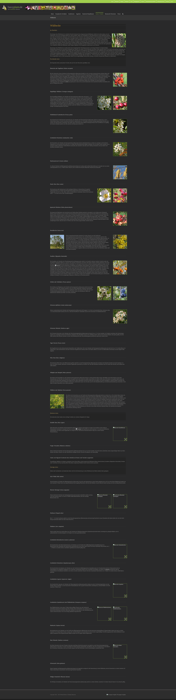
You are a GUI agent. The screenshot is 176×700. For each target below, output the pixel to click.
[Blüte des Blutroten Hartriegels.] (104, 501)
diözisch (58, 265)
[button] (122, 13)
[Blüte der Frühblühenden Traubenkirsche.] (120, 126)
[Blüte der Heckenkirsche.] (120, 551)
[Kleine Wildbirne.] (57, 401)
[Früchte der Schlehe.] (120, 293)
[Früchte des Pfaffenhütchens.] (120, 613)
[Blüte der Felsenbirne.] (120, 149)
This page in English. (121, 694)
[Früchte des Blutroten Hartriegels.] (120, 501)
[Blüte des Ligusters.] (120, 590)
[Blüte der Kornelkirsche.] (120, 242)
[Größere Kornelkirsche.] (57, 242)
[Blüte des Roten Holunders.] (120, 651)
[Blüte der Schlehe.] (104, 293)
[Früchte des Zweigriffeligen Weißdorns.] (120, 103)
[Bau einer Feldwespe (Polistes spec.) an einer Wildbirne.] (119, 40)
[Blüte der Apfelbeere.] (120, 316)
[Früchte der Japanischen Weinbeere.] (120, 218)
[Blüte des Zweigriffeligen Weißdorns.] (104, 103)
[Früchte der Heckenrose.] (120, 195)
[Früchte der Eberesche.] (120, 80)
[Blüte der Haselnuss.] (120, 172)
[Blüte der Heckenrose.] (104, 195)
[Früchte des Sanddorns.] (120, 267)
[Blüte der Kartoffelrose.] (120, 434)
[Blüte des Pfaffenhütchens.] (104, 613)
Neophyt (79, 429)
